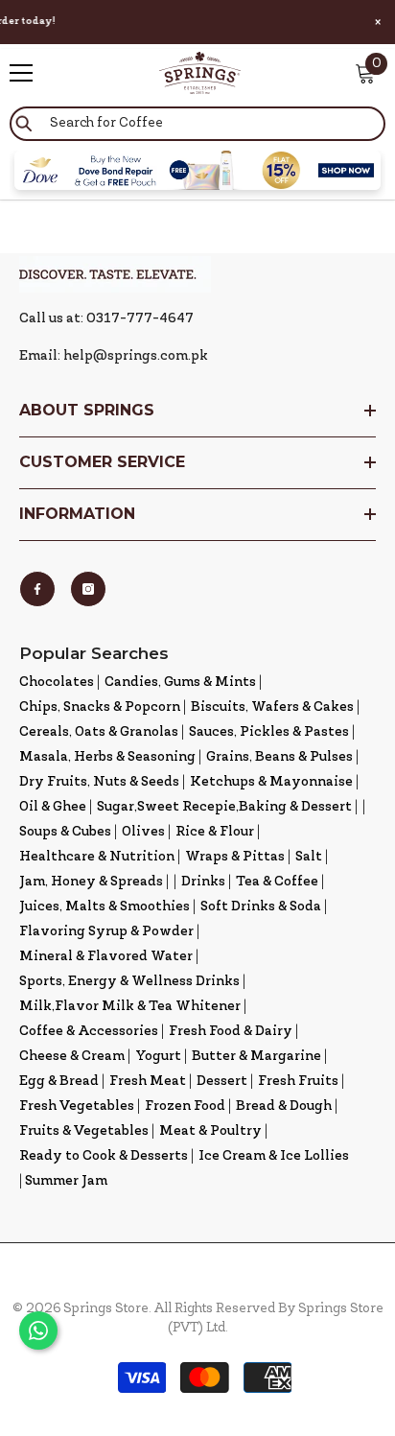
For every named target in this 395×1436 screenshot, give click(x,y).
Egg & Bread (59, 1081)
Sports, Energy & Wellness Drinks (129, 982)
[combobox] (197, 123)
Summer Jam (66, 1181)
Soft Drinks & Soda (260, 907)
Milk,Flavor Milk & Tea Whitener (130, 1007)
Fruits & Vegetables (84, 1131)
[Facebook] (37, 589)
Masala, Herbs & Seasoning (107, 757)
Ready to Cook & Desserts (103, 1156)
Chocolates (56, 682)
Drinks (203, 882)
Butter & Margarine (256, 1056)
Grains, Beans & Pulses (279, 757)
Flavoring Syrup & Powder (106, 932)
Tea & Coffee (277, 882)
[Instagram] (88, 589)
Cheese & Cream (72, 1056)
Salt (308, 857)
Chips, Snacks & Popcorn (99, 707)
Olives (143, 832)
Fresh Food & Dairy (230, 1031)
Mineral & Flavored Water (106, 957)
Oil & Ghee (52, 807)
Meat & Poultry (210, 1131)
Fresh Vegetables (76, 1106)
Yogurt (158, 1056)
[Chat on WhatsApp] (38, 1330)
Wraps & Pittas (235, 857)
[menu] (21, 72)
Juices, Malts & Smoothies (104, 907)
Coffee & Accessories (88, 1031)
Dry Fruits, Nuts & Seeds (99, 782)
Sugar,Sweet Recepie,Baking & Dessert (224, 807)
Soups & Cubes (65, 832)
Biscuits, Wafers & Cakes (272, 707)
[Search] (197, 123)
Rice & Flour (214, 832)
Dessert (222, 1081)
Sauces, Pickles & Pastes (269, 732)
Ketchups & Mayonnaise (271, 782)
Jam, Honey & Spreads (91, 882)
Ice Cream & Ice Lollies (273, 1156)
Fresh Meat (147, 1081)
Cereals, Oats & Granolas (98, 732)
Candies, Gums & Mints (180, 682)
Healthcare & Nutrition (96, 857)
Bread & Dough (284, 1106)
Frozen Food (185, 1106)
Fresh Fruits (298, 1081)
